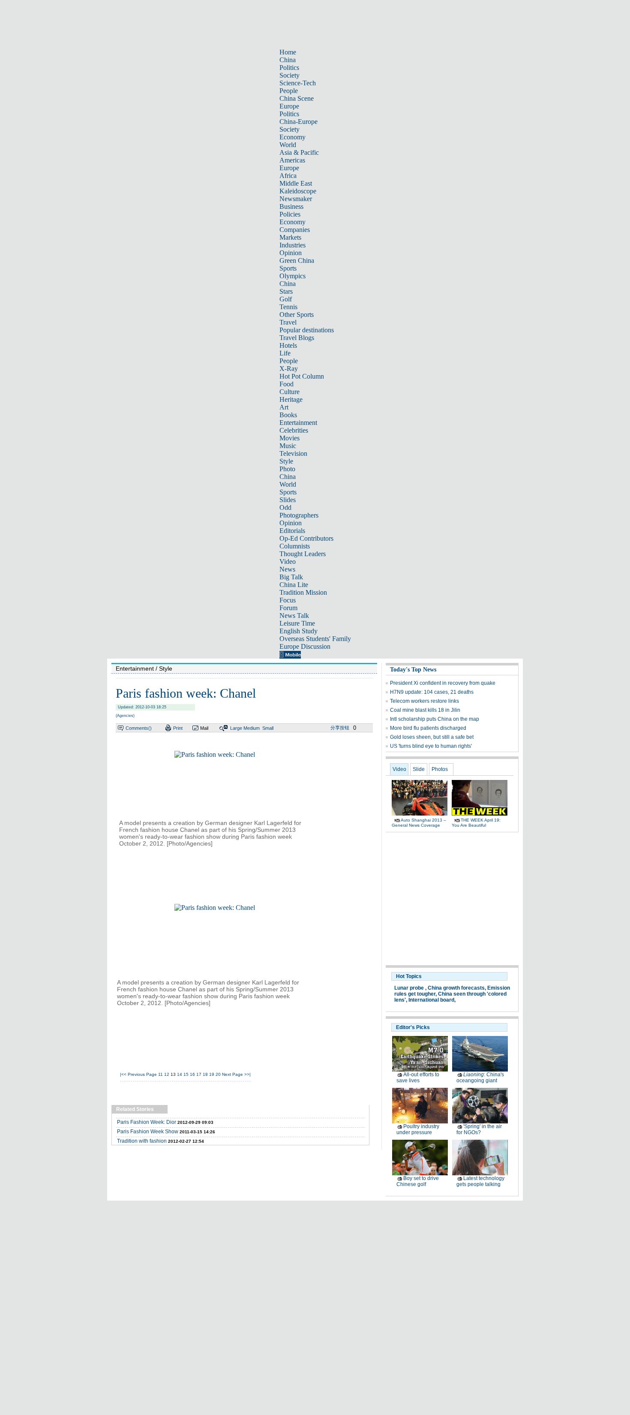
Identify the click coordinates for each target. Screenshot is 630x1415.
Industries (292, 245)
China (287, 59)
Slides (287, 499)
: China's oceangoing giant (480, 1078)
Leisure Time (297, 623)
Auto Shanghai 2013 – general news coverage (419, 823)
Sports (288, 268)
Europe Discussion (304, 646)
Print (178, 728)
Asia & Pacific (299, 152)
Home (287, 52)
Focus (287, 600)
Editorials (292, 530)
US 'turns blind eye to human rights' (431, 746)
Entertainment (298, 422)
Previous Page (142, 1074)
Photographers (298, 515)
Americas (292, 160)
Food (286, 384)
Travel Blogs (296, 337)
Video (287, 561)
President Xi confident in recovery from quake (442, 683)
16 (192, 1074)
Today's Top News (413, 669)
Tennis (288, 306)
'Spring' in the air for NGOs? (479, 1129)
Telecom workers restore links (424, 701)
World (287, 144)
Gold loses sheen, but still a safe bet (432, 737)
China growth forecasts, (457, 988)
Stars (286, 291)
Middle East (295, 183)
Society (289, 75)
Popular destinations (306, 330)
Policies (289, 214)
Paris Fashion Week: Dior (146, 1122)
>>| (247, 1074)
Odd (285, 507)
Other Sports (296, 314)
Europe (289, 106)
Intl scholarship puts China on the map (434, 719)
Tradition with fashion (142, 1141)
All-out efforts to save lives (417, 1078)
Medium (251, 728)
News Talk (294, 615)
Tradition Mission (303, 592)
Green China (296, 260)
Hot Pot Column (301, 376)
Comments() (139, 728)
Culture (289, 391)
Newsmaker (295, 198)
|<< (123, 1074)
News (287, 569)
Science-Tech (297, 83)
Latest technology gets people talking (480, 1181)
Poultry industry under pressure (417, 1129)
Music (287, 445)
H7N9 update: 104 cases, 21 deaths (432, 692)
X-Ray (288, 368)
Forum (288, 607)
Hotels (288, 345)
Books (288, 414)
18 (205, 1074)
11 (160, 1074)
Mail (204, 728)
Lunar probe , (410, 988)
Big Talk (291, 577)
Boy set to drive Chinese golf (417, 1181)
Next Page (232, 1074)
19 (211, 1074)
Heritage (291, 399)
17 (198, 1074)
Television (293, 453)
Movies (289, 438)
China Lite (293, 584)
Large (236, 728)
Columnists (294, 546)
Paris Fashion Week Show (147, 1132)
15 (186, 1074)
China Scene (296, 98)
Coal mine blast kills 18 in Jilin (425, 710)
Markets (290, 237)
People (288, 90)
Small (267, 728)
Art (283, 407)
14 (179, 1074)
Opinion (290, 252)
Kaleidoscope (297, 191)
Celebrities (293, 430)
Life (285, 353)
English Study (298, 631)
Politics (289, 67)
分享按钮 (339, 727)
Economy (292, 137)
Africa (288, 175)
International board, (432, 1000)
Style (286, 461)
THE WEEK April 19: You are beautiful (476, 823)
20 (218, 1074)
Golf (285, 299)
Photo (287, 469)
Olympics (292, 276)
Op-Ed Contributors (306, 538)
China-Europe (298, 121)
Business (291, 206)
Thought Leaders (302, 553)
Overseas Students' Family (315, 638)
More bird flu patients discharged (428, 728)
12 (166, 1074)
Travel (288, 322)
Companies (294, 229)
